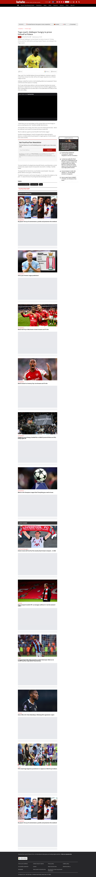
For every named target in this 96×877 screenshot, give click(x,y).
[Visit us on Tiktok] (63, 2)
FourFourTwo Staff (27, 37)
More (72, 5)
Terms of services (34, 153)
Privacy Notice (22, 154)
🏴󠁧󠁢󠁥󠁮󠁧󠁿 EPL (64, 24)
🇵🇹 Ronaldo (56, 24)
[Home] (18, 5)
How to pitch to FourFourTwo (39, 869)
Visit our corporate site (66, 854)
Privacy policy (51, 863)
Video (50, 5)
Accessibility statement (23, 866)
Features (55, 5)
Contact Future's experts (38, 863)
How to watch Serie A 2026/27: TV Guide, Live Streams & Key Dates (69, 179)
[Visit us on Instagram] (59, 2)
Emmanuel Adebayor (24, 184)
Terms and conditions (23, 863)
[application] (37, 107)
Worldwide (20, 869)
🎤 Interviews (73, 24)
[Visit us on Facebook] (53, 2)
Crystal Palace (34, 184)
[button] (79, 2)
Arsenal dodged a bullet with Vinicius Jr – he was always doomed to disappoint (69, 173)
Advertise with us (66, 866)
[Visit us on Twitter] (55, 2)
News (45, 5)
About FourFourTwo (52, 866)
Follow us (47, 71)
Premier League (28, 28)
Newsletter (39, 5)
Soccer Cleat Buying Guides (27, 5)
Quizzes (62, 5)
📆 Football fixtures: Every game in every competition (38, 24)
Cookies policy (66, 863)
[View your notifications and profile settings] (76, 2)
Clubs (67, 5)
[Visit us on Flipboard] (61, 2)
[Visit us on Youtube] (57, 2)
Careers (35, 866)
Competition (20, 28)
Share (21, 71)
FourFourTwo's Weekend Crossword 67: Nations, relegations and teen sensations (69, 154)
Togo (41, 184)
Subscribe (67, 1)
